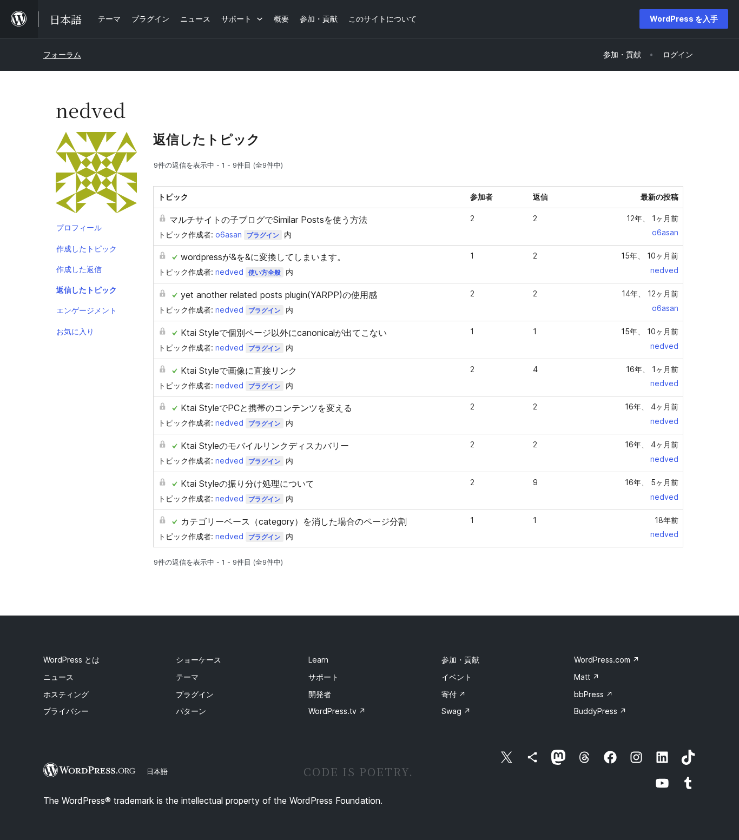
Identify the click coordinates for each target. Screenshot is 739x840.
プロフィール (79, 227)
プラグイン (263, 235)
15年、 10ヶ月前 (649, 255)
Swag (456, 711)
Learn (318, 659)
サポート (323, 677)
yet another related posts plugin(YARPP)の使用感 (279, 294)
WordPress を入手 (684, 18)
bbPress (593, 694)
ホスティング (66, 694)
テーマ (187, 677)
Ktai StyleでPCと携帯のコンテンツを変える (266, 407)
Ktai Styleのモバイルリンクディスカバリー (265, 445)
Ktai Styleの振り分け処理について (247, 483)
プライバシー (66, 711)
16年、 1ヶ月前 (652, 369)
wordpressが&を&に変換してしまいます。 (263, 257)
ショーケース (198, 659)
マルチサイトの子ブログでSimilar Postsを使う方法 (268, 219)
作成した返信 (79, 269)
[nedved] (96, 174)
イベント (456, 677)
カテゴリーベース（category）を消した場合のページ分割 (294, 521)
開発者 (319, 694)
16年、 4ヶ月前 (651, 406)
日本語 (157, 771)
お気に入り (75, 331)
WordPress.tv (337, 711)
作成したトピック (86, 248)
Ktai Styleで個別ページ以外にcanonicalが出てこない (284, 332)
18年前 (666, 520)
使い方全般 (264, 272)
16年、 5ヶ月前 (651, 482)
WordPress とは (71, 659)
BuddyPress (600, 711)
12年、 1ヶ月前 (652, 218)
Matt (586, 677)
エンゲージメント (86, 310)
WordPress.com (606, 659)
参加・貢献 (460, 659)
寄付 (453, 694)
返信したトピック (86, 289)
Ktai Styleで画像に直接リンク (239, 370)
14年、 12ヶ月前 (650, 293)
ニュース (58, 677)
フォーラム (62, 54)
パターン (191, 711)
